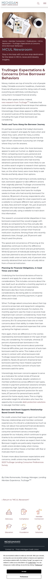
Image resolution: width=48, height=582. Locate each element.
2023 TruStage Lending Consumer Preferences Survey (23, 463)
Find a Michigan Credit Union (27, 549)
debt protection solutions (34, 402)
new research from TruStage (15, 102)
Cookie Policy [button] (32, 562)
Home (4, 41)
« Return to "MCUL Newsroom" (15, 500)
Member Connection (17, 41)
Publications (31, 41)
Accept (24, 571)
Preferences (24, 577)
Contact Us (9, 549)
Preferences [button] (38, 565)
